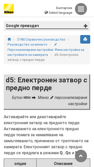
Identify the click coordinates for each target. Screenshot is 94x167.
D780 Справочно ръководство (41, 39)
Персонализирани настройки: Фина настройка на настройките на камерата (46, 50)
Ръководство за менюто (28, 44)
